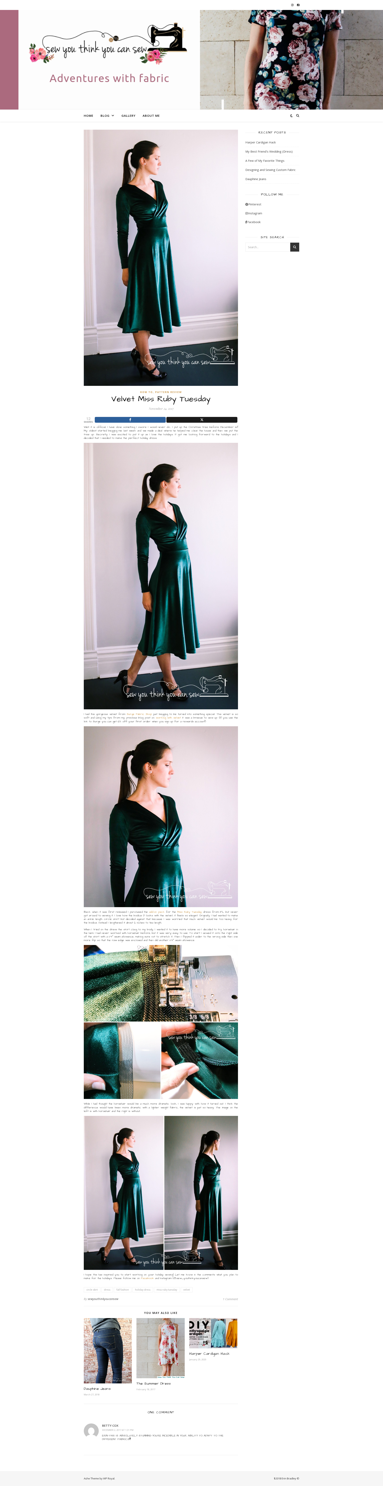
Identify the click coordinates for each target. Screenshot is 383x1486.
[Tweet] (201, 420)
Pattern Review (168, 392)
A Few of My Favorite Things (264, 161)
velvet (186, 1289)
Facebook (147, 1278)
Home (88, 116)
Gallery (128, 116)
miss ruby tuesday (167, 1289)
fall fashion (122, 1289)
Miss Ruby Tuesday (189, 912)
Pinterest (254, 204)
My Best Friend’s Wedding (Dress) (269, 151)
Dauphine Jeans (97, 1388)
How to (146, 392)
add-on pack (157, 912)
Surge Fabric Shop (139, 714)
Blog (105, 116)
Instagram (255, 213)
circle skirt (92, 1289)
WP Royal (109, 1478)
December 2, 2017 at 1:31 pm (117, 1429)
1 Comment (230, 1299)
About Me (151, 116)
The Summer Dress (153, 1383)
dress (107, 1289)
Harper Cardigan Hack (209, 1353)
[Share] (130, 420)
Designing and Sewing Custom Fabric (270, 170)
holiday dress (142, 1289)
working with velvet (168, 718)
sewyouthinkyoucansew (103, 1299)
